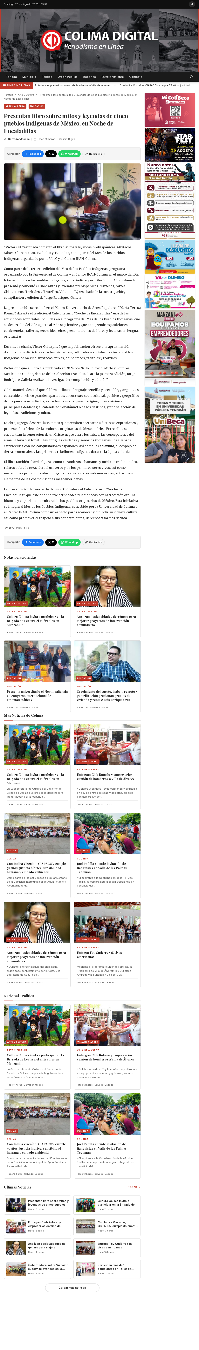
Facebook (35, 153)
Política (47, 76)
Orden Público (68, 76)
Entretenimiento (112, 76)
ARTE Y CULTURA (15, 106)
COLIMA (11, 859)
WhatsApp (71, 153)
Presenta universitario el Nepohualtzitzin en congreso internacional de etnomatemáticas (37, 695)
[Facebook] (192, 4)
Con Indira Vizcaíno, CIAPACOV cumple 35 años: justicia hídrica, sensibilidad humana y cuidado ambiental (83, 85)
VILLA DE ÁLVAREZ (88, 769)
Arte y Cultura (26, 94)
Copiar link (95, 154)
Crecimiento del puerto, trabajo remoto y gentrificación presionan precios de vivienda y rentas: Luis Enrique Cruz (107, 695)
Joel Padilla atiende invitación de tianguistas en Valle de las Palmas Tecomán (102, 868)
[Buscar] (191, 77)
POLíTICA (82, 859)
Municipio (29, 76)
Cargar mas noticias (72, 1287)
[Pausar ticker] (194, 85)
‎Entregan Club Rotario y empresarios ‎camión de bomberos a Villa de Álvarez (105, 776)
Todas (132, 1187)
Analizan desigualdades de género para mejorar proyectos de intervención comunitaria (106, 620)
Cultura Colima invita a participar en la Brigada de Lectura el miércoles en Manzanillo (35, 620)
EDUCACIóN (37, 106)
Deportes (89, 76)
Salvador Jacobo (19, 139)
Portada (11, 76)
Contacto (135, 76)
